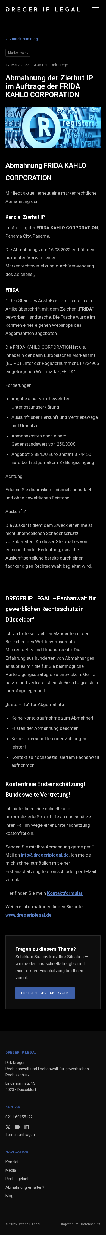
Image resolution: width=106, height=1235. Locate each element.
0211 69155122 (19, 1117)
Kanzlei (11, 1162)
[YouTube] (17, 1127)
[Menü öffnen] (96, 9)
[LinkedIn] (26, 1127)
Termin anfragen (20, 1134)
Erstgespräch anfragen (45, 993)
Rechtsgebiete (18, 1179)
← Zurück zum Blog (21, 39)
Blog (9, 1196)
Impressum (70, 1224)
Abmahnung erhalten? (24, 1187)
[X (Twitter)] (7, 1127)
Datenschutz (91, 1224)
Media (10, 1170)
